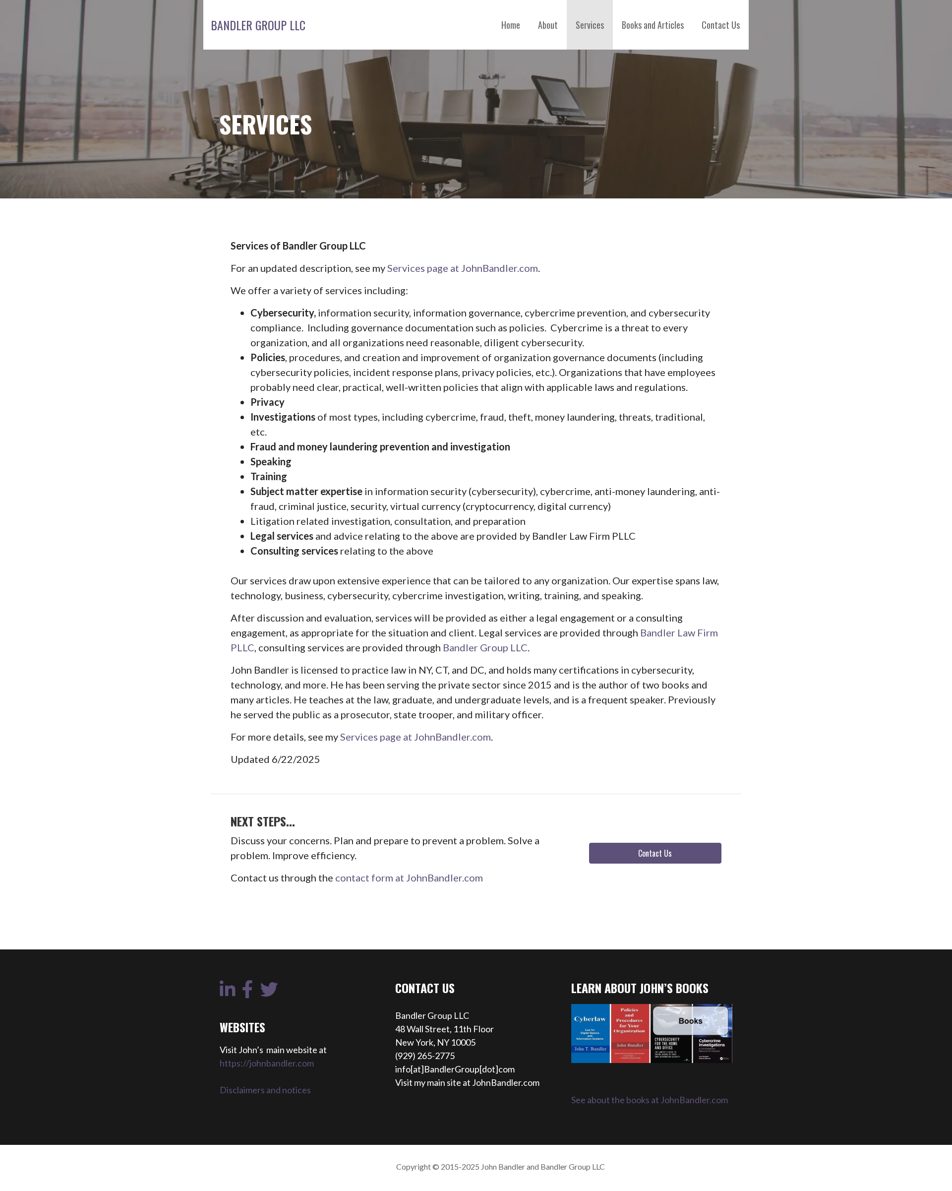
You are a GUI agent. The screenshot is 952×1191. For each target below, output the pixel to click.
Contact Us (721, 24)
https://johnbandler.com (267, 1063)
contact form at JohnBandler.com (409, 877)
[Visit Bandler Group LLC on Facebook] (247, 992)
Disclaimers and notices (265, 1089)
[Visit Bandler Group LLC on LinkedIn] (228, 992)
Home (510, 24)
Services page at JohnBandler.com (462, 268)
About (548, 24)
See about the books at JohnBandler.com (649, 1099)
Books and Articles (653, 24)
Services (590, 24)
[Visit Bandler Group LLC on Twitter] (269, 992)
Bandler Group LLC (258, 25)
